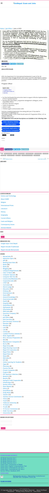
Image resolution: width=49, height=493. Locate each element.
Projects (5, 372)
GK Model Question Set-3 (8, 461)
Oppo (4, 364)
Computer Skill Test (9, 277)
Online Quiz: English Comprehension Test (14, 466)
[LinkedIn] (23, 488)
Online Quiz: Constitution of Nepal (11, 464)
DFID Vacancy (45, 153)
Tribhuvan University (9, 403)
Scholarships (7, 382)
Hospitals (6, 303)
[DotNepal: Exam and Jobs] (24, 3)
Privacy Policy (20, 491)
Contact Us (28, 491)
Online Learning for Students (12, 362)
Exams (5, 295)
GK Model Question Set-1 (8, 458)
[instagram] (28, 488)
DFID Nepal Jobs (21, 153)
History (3, 212)
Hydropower (7, 307)
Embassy (5, 291)
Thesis (5, 399)
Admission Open (8, 258)
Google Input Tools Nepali (9, 243)
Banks (5, 264)
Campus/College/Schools (10, 270)
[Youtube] (25, 488)
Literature (4, 208)
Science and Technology (8, 196)
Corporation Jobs (8, 281)
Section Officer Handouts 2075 (10, 471)
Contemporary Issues (7, 224)
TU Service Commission (10, 409)
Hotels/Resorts (7, 305)
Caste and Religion (7, 221)
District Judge (7, 287)
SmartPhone (7, 390)
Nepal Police (7, 352)
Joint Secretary (7, 319)
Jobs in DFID (18, 155)
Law (4, 327)
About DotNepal (42, 490)
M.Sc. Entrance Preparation (11, 338)
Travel (5, 401)
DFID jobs (15, 153)
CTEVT (5, 283)
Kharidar (5, 323)
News (4, 356)
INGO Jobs (6, 311)
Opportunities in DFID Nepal (27, 155)
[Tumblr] (27, 488)
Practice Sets (7, 368)
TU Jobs (5, 407)
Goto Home (37, 491)
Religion (3, 202)
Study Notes (7, 392)
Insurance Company (9, 313)
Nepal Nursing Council (10, 348)
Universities (6, 413)
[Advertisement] (24, 17)
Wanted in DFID (37, 155)
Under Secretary (8, 411)
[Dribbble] (22, 488)
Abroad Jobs (7, 256)
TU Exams (6, 405)
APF (4, 260)
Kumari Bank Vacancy (42, 159)
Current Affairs (6, 218)
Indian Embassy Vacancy (7, 159)
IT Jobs (5, 315)
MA (4, 340)
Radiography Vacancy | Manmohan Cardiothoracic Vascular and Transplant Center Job (29, 476)
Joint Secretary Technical (11, 321)
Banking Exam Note (9, 262)
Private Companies (9, 370)
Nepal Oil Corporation (10, 350)
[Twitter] (21, 488)
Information (7, 309)
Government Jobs (8, 299)
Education (6, 289)
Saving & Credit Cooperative (12, 380)
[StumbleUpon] (26, 488)
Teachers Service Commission (12, 396)
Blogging (6, 268)
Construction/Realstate (10, 279)
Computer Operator (9, 275)
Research (6, 376)
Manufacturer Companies (11, 342)
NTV (4, 360)
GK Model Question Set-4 (8, 463)
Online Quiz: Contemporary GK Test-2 (12, 469)
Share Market (7, 386)
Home (2, 28)
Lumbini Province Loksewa (11, 333)
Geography (4, 215)
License (5, 331)
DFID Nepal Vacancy (29, 153)
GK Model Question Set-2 (8, 460)
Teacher (5, 394)
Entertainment (7, 293)
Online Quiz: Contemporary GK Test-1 (12, 467)
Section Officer (7, 384)
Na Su (5, 344)
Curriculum (6, 285)
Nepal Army (6, 346)
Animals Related (6, 227)
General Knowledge (9, 297)
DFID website (3, 155)
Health (5, 301)
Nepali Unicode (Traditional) (10, 246)
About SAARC (5, 199)
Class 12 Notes (7, 273)
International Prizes (7, 205)
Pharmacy (6, 366)
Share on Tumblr (12, 135)
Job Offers (9, 28)
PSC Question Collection (10, 374)
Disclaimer (11, 491)
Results (5, 378)
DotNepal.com (17, 490)
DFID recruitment (38, 153)
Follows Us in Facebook (6, 481)
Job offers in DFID (11, 155)
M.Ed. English (7, 336)
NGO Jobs (6, 358)
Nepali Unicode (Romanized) (10, 250)
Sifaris (5, 388)
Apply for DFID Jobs (8, 153)
